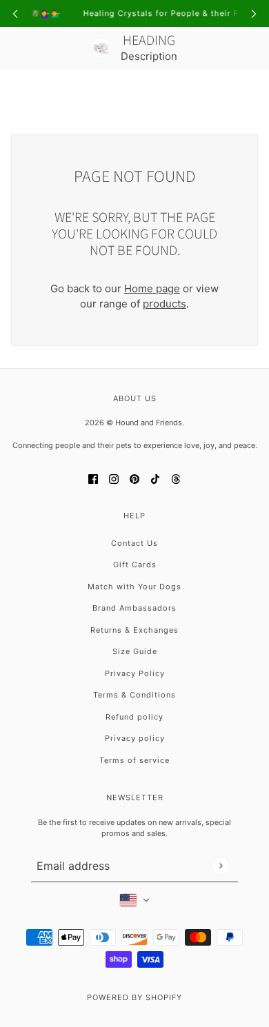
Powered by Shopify (134, 997)
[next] (253, 13)
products (164, 303)
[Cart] (250, 90)
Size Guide (134, 651)
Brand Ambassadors (134, 608)
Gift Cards (135, 564)
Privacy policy (135, 738)
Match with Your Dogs (134, 586)
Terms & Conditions (134, 695)
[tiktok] (155, 478)
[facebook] (93, 478)
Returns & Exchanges (134, 630)
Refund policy (134, 717)
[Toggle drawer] (18, 90)
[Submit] (220, 865)
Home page (152, 288)
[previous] (15, 13)
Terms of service (134, 760)
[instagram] (113, 478)
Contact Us (134, 543)
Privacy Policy (135, 673)
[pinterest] (134, 478)
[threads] (176, 478)
